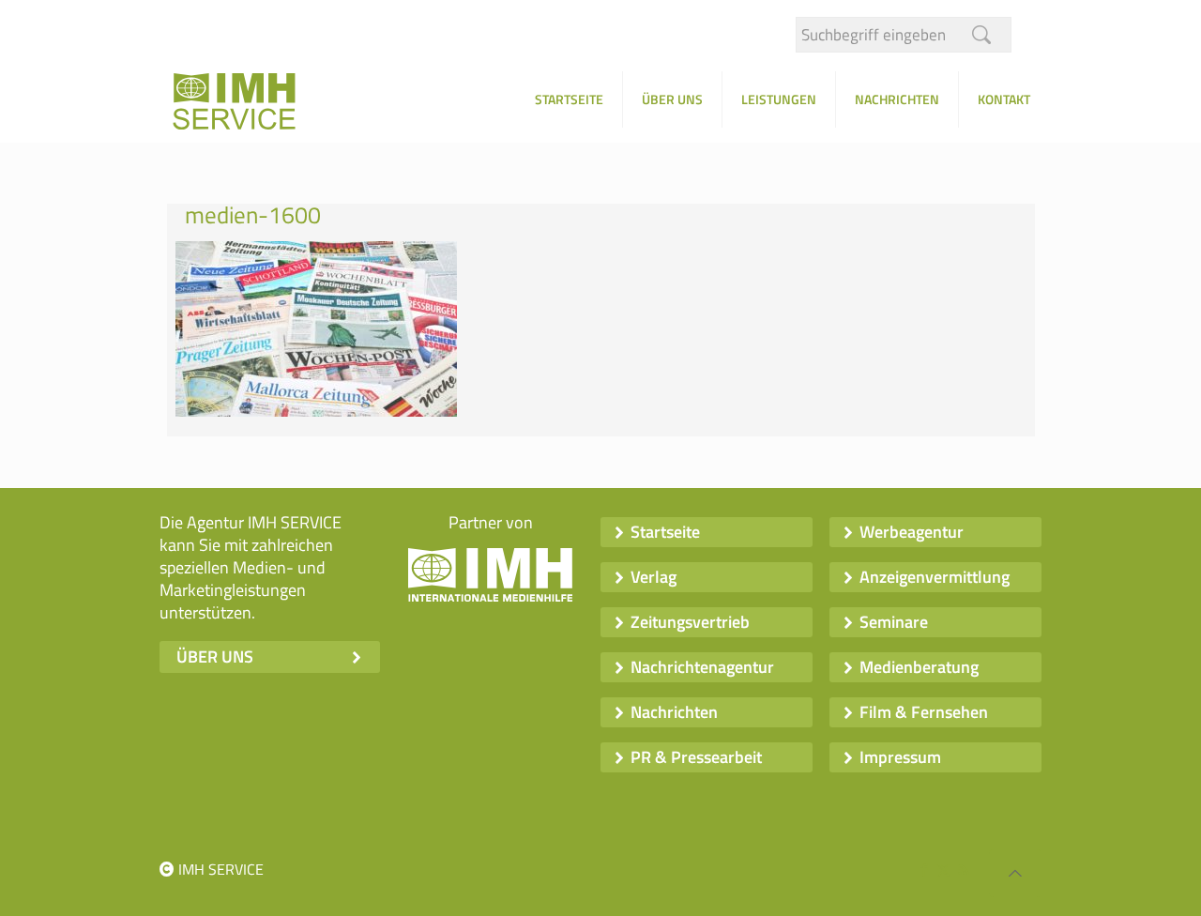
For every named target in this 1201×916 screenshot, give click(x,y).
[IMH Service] (257, 106)
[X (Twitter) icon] (943, 869)
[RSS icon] (963, 869)
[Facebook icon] (924, 869)
